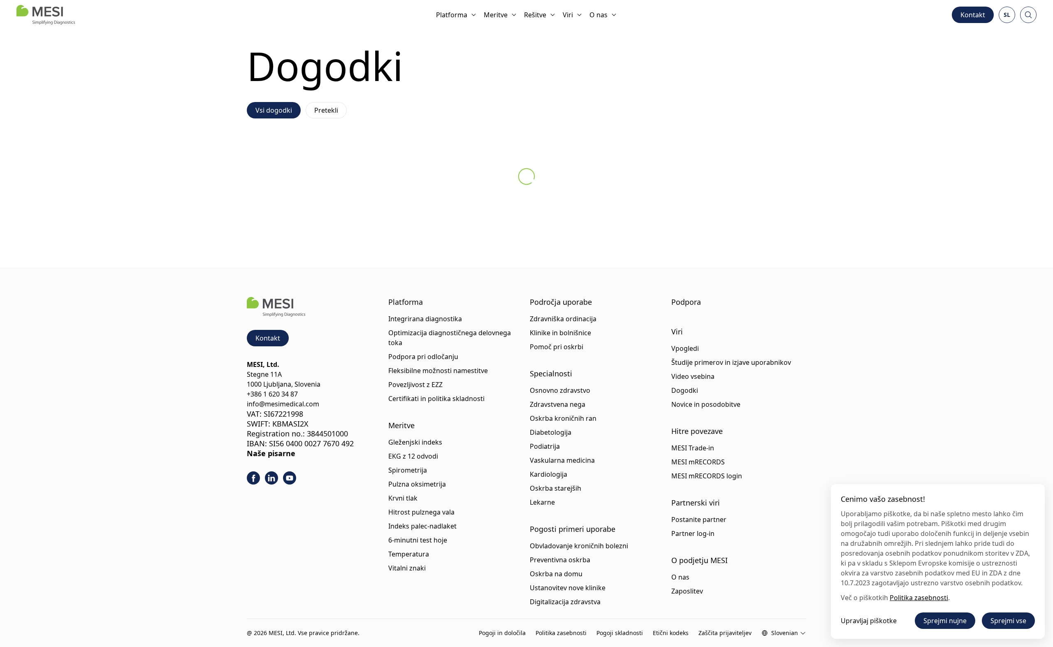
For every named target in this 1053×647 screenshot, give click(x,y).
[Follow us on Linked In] (271, 478)
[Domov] (45, 15)
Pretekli (326, 110)
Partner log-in (692, 533)
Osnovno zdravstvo (560, 390)
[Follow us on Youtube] (289, 478)
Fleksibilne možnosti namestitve (438, 370)
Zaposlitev (687, 591)
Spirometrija (407, 470)
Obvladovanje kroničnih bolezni (579, 545)
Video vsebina (692, 376)
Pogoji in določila (502, 633)
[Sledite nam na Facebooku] (253, 478)
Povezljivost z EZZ (415, 384)
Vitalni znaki (407, 568)
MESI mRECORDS (698, 461)
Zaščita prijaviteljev (724, 633)
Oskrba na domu (556, 573)
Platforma (451, 14)
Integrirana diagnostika (425, 318)
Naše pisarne (271, 453)
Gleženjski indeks (415, 442)
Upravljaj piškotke (869, 620)
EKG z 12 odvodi (413, 456)
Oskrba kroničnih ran (563, 418)
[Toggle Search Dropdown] (1028, 15)
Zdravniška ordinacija (563, 318)
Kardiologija (548, 474)
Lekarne (542, 502)
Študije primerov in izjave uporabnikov (731, 362)
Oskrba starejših (555, 488)
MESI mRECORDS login (706, 475)
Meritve (496, 14)
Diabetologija (550, 432)
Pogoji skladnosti (619, 633)
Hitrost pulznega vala (421, 512)
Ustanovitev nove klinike (567, 587)
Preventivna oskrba (560, 559)
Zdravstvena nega (557, 404)
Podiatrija (545, 446)
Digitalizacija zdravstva (565, 601)
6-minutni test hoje (417, 540)
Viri (568, 14)
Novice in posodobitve (705, 404)
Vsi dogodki (273, 110)
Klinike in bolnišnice (560, 332)
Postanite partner (698, 519)
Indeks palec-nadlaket (422, 526)
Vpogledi (685, 348)
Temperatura (408, 554)
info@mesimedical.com (283, 403)
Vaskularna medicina (562, 460)
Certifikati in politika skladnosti (436, 398)
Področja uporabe (561, 302)
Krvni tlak (402, 498)
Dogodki (684, 390)
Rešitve (535, 14)
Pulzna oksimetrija (417, 484)
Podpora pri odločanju (423, 356)
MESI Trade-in (692, 447)
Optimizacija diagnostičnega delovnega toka (449, 337)
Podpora (686, 302)
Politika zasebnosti (561, 633)
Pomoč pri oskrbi (556, 346)
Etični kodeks (671, 633)
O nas (598, 14)
